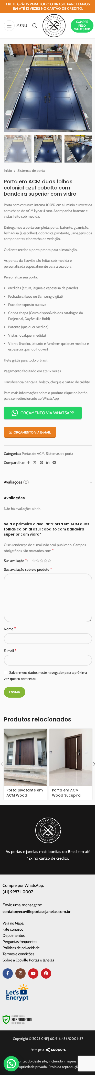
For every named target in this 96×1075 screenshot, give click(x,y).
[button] (9, 88)
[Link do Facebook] (28, 462)
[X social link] (34, 462)
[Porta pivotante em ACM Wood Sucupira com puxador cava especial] (25, 757)
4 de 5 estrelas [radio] (45, 560)
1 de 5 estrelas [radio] (34, 560)
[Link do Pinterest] (41, 462)
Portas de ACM (33, 453)
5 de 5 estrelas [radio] (49, 560)
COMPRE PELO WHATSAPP (82, 25)
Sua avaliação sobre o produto (28, 569)
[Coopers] (56, 1050)
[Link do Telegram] (54, 462)
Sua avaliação (15, 561)
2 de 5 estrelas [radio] (38, 560)
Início (8, 170)
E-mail (10, 650)
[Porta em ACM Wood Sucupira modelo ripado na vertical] (70, 757)
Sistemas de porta (31, 170)
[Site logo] (54, 25)
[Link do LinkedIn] (48, 462)
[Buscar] (35, 26)
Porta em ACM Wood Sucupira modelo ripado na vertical (69, 798)
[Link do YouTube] (33, 973)
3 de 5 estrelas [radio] (42, 560)
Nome (10, 628)
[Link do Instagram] (20, 973)
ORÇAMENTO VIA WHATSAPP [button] (47, 412)
